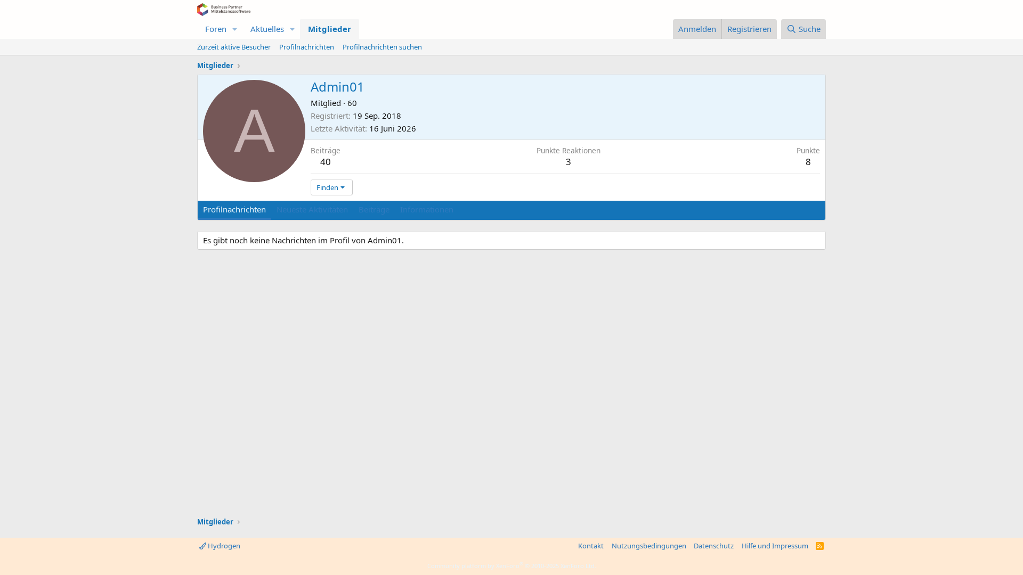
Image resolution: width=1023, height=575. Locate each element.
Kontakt (591, 546)
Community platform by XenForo (511, 566)
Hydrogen (223, 546)
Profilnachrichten (306, 47)
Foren (215, 28)
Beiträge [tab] (374, 209)
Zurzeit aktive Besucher (234, 47)
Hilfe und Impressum (775, 546)
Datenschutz (714, 546)
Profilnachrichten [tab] (234, 209)
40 (325, 161)
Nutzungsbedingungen (649, 546)
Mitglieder (329, 28)
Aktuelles (267, 28)
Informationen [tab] (426, 209)
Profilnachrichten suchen (382, 47)
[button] (235, 29)
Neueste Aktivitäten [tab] (312, 209)
